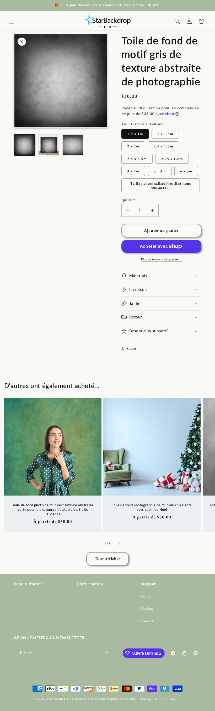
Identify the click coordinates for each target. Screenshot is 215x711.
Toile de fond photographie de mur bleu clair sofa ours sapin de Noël (152, 507)
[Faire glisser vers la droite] (119, 543)
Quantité (128, 199)
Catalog (146, 608)
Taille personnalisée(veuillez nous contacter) (160, 185)
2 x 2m (133, 145)
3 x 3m (160, 170)
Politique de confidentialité (160, 699)
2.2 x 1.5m (164, 145)
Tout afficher (108, 558)
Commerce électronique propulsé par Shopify (104, 698)
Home (145, 596)
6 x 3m (186, 170)
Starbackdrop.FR (59, 698)
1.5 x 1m (135, 133)
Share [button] (131, 348)
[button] (12, 21)
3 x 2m (133, 170)
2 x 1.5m (165, 133)
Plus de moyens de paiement (161, 259)
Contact (147, 620)
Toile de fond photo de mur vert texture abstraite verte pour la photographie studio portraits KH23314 (52, 509)
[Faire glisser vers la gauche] (95, 543)
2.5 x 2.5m (137, 158)
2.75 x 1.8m (172, 158)
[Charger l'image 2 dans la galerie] (49, 145)
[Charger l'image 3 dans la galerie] (73, 145)
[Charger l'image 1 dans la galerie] (24, 145)
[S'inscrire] (106, 652)
